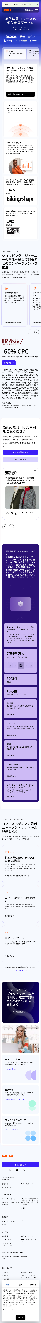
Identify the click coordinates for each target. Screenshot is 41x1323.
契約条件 (5, 1236)
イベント (5, 1224)
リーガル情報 (6, 1240)
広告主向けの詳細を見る (16, 94)
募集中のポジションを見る (15, 1099)
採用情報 (5, 1272)
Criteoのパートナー (28, 1184)
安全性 (23, 1208)
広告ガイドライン (27, 1236)
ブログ (23, 1221)
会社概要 (5, 1276)
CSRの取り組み (26, 1272)
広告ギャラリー (7, 1187)
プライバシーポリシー (9, 1199)
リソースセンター (20, 970)
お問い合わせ (29, 10)
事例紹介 (5, 1184)
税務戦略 (24, 1256)
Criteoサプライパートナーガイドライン (10, 1244)
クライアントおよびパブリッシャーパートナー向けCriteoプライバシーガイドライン (29, 1202)
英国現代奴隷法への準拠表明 (10, 1257)
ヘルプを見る (10, 1069)
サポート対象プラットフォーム (29, 1241)
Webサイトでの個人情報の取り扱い (10, 1203)
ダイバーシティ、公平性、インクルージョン (29, 1277)
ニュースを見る (11, 1130)
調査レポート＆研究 (9, 1221)
